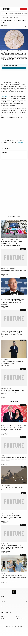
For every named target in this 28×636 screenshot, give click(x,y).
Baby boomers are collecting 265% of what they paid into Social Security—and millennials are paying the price (14, 459)
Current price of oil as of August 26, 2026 (12, 487)
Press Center (17, 616)
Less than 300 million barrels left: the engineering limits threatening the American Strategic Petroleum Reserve (13, 547)
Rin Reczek (4, 581)
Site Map (2, 621)
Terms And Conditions (19, 618)
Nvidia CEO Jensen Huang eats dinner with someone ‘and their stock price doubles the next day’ (13, 392)
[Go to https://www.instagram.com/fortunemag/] (15, 626)
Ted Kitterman (5, 245)
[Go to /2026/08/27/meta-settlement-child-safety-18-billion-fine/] (14, 257)
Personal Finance (6, 485)
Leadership (4, 17)
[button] (4, 25)
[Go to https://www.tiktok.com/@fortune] (18, 626)
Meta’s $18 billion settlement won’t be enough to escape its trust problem (13, 271)
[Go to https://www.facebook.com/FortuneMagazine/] (6, 626)
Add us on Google (14, 68)
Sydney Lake (5, 336)
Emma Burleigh (5, 306)
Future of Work (5, 239)
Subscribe (23, 9)
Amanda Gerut (5, 396)
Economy (3, 455)
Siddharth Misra (6, 551)
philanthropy (11, 329)
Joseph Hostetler (6, 489)
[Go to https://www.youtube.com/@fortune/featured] (21, 626)
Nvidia (9, 388)
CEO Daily (12, 268)
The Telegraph (5, 96)
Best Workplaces (16, 239)
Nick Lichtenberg (6, 463)
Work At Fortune (4, 618)
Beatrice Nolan (5, 365)
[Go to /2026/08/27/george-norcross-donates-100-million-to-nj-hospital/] (14, 318)
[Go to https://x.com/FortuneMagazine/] (9, 626)
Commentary (4, 543)
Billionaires (10, 297)
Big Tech (3, 388)
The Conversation (14, 581)
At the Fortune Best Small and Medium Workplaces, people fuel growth (11, 242)
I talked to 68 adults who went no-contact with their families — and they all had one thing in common (13, 577)
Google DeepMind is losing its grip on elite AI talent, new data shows (13, 362)
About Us (2, 616)
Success (3, 297)
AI (1, 359)
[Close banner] (25, 65)
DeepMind (6, 359)
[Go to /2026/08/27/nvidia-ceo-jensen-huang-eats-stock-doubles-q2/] (14, 377)
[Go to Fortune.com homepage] (6, 9)
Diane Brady (5, 274)
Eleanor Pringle (5, 521)
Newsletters (4, 268)
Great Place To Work (15, 245)
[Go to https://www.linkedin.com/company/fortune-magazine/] (12, 626)
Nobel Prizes (14, 17)
